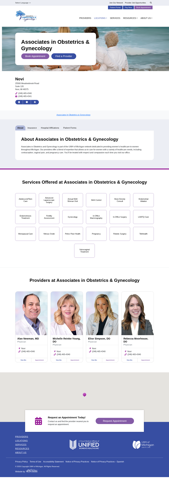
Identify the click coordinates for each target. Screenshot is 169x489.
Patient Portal (115, 7)
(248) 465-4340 (25, 93)
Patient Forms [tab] (69, 128)
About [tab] (20, 128)
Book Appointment (143, 7)
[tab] (50, 128)
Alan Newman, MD (28, 338)
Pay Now (128, 7)
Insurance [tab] (32, 128)
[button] (84, 395)
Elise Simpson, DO (99, 338)
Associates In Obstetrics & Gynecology (73, 115)
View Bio (23, 360)
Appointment (39, 360)
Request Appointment (115, 421)
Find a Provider (63, 56)
